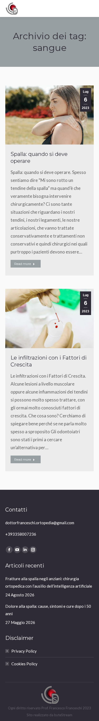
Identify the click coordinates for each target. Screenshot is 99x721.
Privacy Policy (24, 651)
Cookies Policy (24, 663)
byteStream (63, 715)
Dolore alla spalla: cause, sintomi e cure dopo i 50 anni (48, 610)
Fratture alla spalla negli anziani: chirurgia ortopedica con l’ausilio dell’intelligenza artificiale (48, 582)
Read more (22, 264)
